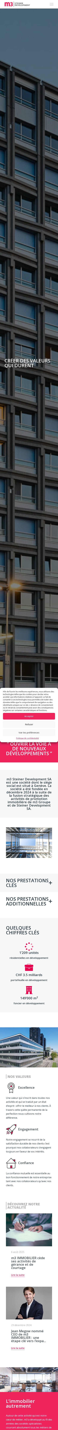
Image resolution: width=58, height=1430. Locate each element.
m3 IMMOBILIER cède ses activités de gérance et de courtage (28, 1263)
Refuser (29, 724)
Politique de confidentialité (27, 738)
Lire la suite (18, 1275)
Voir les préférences (29, 732)
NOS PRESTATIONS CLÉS (27, 882)
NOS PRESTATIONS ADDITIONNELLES (27, 901)
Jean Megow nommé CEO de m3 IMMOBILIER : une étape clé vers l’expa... (28, 1336)
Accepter (29, 716)
